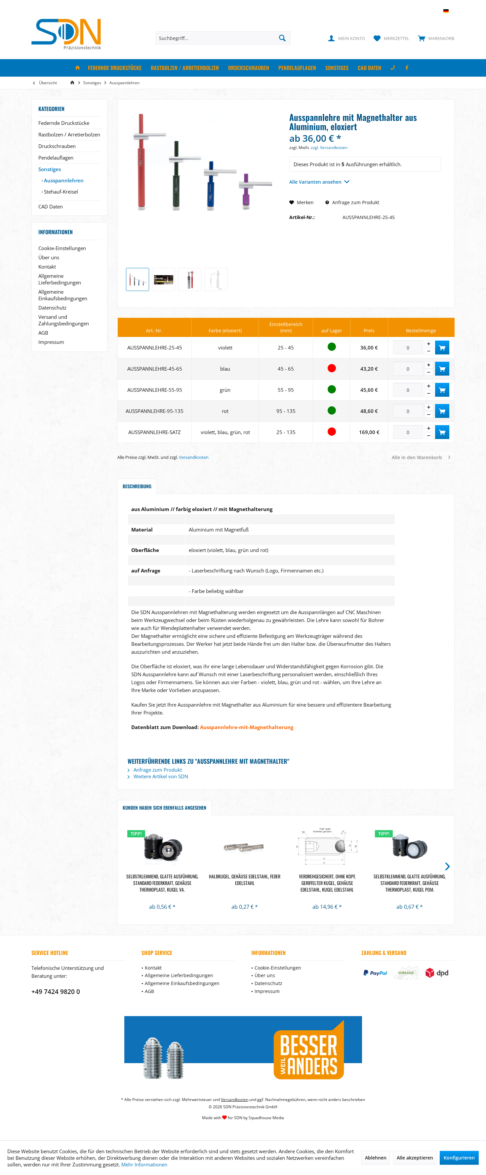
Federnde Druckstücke (63, 123)
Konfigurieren (459, 1158)
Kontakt (47, 266)
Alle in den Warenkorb (417, 457)
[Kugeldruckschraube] (327, 847)
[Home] (77, 68)
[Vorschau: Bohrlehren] (189, 279)
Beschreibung (137, 486)
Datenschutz (52, 307)
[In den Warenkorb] (442, 347)
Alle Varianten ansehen (315, 182)
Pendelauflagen (55, 157)
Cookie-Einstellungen (62, 248)
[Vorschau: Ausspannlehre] (163, 279)
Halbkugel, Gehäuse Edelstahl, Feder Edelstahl (244, 879)
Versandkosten (194, 457)
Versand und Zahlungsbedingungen (63, 320)
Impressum (51, 342)
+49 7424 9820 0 (55, 991)
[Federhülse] (245, 847)
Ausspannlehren (63, 180)
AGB (43, 332)
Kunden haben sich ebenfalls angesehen (164, 807)
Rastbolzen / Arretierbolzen (69, 134)
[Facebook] (407, 68)
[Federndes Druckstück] (162, 847)
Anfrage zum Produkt (355, 202)
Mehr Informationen (144, 1164)
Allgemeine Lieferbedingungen (59, 279)
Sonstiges (49, 169)
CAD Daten (50, 206)
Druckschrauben (57, 146)
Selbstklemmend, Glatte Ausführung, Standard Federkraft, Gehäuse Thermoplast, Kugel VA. (162, 883)
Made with (243, 1117)
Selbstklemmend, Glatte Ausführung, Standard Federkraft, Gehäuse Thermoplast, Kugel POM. (410, 883)
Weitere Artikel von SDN (160, 776)
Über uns (48, 257)
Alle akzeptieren (415, 1158)
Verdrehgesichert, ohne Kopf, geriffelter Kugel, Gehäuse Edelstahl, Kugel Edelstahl (327, 883)
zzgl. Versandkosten (329, 147)
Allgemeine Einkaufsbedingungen (62, 295)
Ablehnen (375, 1158)
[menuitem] (435, 38)
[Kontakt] (392, 68)
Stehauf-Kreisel (60, 191)
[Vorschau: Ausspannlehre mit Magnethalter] (137, 279)
